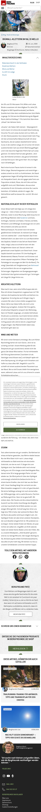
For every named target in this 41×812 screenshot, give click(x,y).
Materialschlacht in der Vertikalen (14, 63)
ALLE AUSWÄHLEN (20, 430)
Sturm (4, 75)
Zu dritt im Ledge (8, 72)
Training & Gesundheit (10, 669)
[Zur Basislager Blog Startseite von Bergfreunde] (8, 2)
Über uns (5, 798)
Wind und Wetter (8, 69)
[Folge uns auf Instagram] (4, 777)
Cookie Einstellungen (10, 807)
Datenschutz (7, 802)
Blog (4, 35)
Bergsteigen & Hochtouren (15, 50)
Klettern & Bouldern (31, 50)
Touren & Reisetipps (13, 35)
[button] (2, 8)
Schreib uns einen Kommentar (16, 626)
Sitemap (5, 805)
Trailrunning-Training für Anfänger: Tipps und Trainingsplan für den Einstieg (20, 697)
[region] (20, 406)
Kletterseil (35, 265)
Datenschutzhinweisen (9, 418)
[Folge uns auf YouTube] (8, 777)
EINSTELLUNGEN (20, 424)
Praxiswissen (7, 709)
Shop (38, 2)
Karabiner (23, 218)
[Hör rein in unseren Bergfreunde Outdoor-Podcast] (12, 777)
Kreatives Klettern (9, 66)
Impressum (6, 800)
